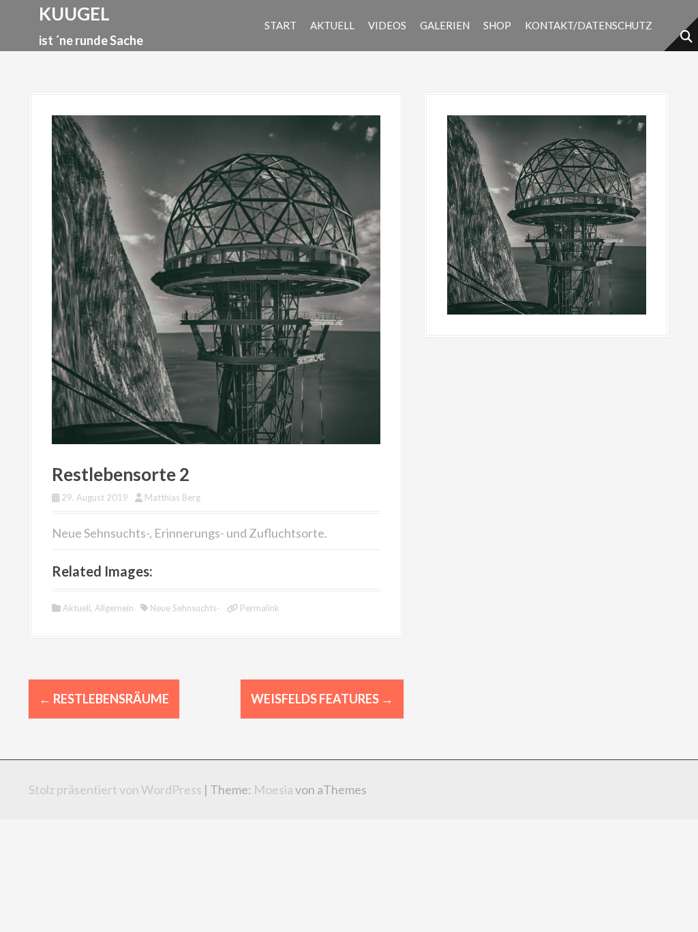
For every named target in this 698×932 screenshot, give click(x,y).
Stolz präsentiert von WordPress (115, 789)
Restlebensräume (104, 698)
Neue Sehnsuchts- (185, 607)
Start (280, 25)
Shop (497, 25)
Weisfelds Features (322, 698)
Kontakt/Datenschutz (588, 25)
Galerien (445, 25)
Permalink (258, 607)
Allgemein (114, 607)
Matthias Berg (172, 497)
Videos (387, 25)
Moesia (273, 789)
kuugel (74, 14)
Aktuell (332, 25)
